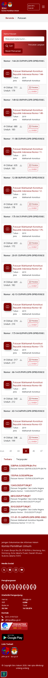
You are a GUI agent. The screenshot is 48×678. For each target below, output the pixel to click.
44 (18, 451)
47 (41, 451)
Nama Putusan (10, 34)
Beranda (10, 18)
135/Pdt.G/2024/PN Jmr (22, 475)
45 (26, 451)
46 (34, 451)
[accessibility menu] (4, 674)
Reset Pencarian (13, 51)
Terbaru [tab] (8, 459)
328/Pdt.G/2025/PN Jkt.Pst (23, 465)
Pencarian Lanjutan (36, 44)
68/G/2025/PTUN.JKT (21, 496)
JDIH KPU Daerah (31, 7)
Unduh (34, 91)
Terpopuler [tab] (21, 459)
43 (10, 451)
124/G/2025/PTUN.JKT (21, 485)
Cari (10, 45)
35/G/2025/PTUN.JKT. (21, 506)
